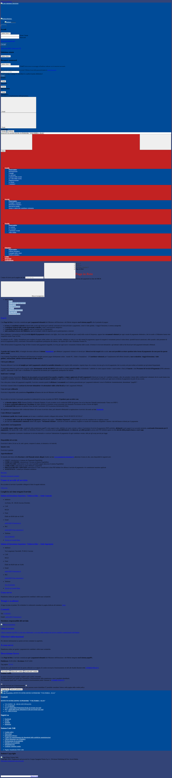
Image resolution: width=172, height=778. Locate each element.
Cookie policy (9, 732)
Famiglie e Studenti (82, 267)
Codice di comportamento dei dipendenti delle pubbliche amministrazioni (28, 737)
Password (23, 37)
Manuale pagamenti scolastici (10, 476)
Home (77, 263)
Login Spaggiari (51, 70)
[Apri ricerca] (155, 142)
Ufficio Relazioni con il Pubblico (15, 739)
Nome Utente (24, 35)
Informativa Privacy (11, 735)
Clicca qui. (4, 488)
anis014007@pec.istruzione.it (14, 530)
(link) (64, 605)
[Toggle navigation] (16, 142)
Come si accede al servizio (17, 303)
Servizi (78, 265)
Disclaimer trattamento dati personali (12, 761)
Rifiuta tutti (17, 671)
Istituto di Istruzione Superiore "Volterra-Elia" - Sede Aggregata (27, 544)
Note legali (8, 734)
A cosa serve (13, 312)
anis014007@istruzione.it (13, 523)
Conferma (10, 131)
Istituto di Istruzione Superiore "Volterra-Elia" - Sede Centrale (26, 496)
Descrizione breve (14, 314)
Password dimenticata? (8, 41)
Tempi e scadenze (14, 307)
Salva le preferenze (16, 689)
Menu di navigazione (37, 296)
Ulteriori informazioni (15, 310)
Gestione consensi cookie (13, 746)
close (3, 151)
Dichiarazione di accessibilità (14, 741)
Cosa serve (12, 305)
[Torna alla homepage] (86, 133)
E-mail (22, 66)
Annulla (4, 131)
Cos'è (10, 301)
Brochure (4, 472)
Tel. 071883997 (10, 537)
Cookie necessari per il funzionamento (13, 685)
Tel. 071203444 (10, 585)
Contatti (11, 308)
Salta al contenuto (6, 1)
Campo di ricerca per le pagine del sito (13, 277)
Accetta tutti (31, 671)
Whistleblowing (10, 744)
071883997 (7, 613)
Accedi (4, 25)
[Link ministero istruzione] (9, 3)
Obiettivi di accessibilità (12, 743)
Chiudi (3, 81)
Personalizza (5, 671)
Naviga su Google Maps (12, 540)
